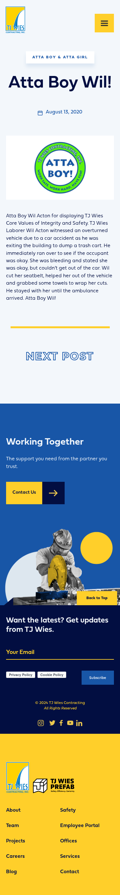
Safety (68, 810)
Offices (68, 841)
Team (12, 825)
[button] (104, 23)
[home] (18, 23)
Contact (69, 871)
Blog (11, 871)
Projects (15, 841)
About (13, 810)
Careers (15, 856)
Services (70, 856)
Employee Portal (80, 825)
